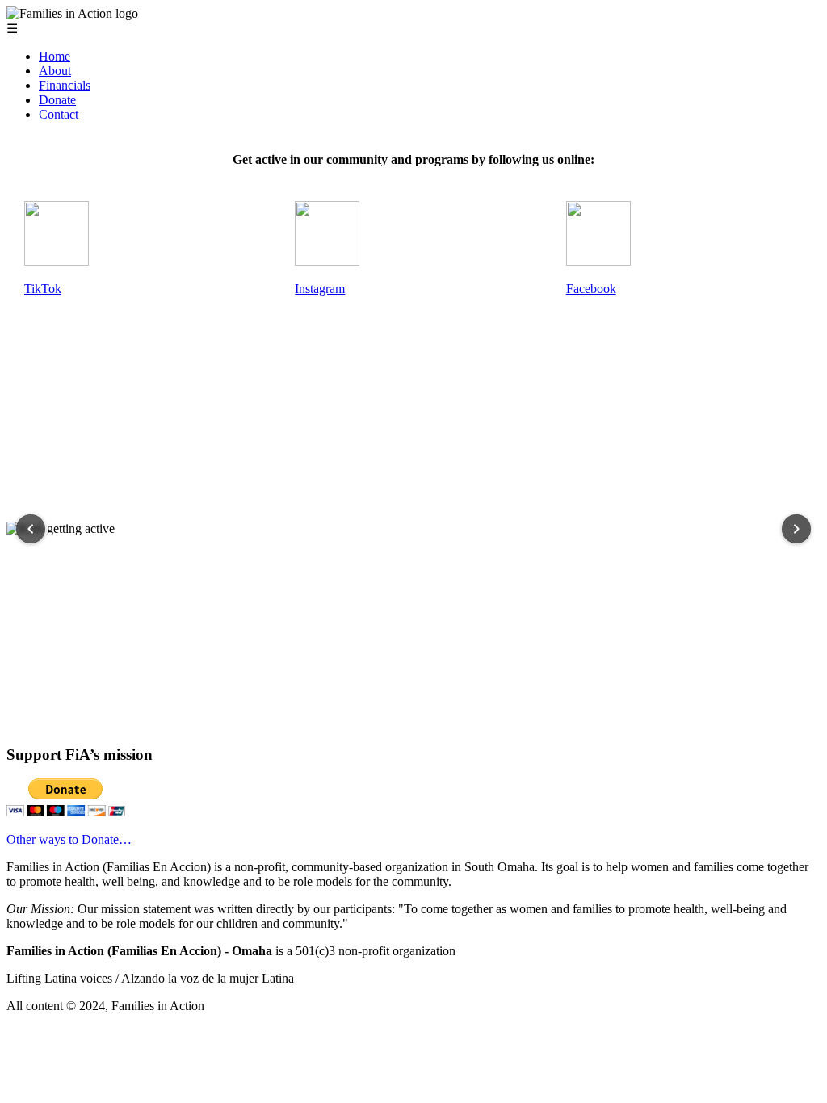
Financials (64, 85)
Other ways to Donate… (69, 839)
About (55, 71)
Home (54, 56)
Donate (57, 100)
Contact (58, 114)
